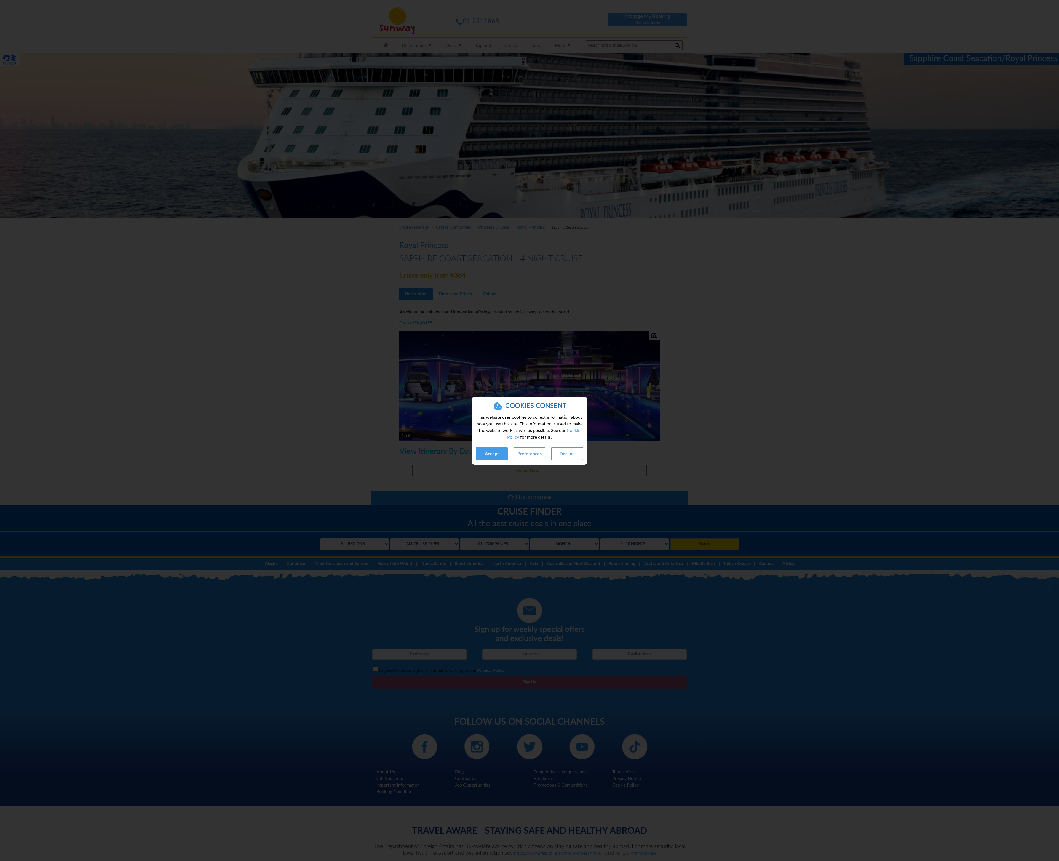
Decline (567, 454)
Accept (492, 454)
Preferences (529, 454)
